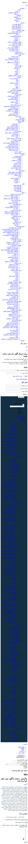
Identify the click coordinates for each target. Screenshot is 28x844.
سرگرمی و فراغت (19, 53)
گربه (17, 81)
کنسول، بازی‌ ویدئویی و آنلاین (13, 138)
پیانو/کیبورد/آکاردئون (13, 99)
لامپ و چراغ (15, 268)
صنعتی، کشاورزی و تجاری (11, 213)
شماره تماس (23, 388)
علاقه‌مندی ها (20, 418)
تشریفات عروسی (19, 119)
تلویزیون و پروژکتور (13, 148)
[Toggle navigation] (22, 744)
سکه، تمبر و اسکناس (12, 91)
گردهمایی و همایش (13, 12)
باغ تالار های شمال (16, 28)
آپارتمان (16, 220)
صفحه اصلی (21, 747)
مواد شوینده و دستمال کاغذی (10, 311)
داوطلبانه (18, 15)
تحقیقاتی (16, 17)
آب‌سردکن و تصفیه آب (12, 333)
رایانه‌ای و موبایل (17, 166)
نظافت (19, 159)
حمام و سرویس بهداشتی (15, 315)
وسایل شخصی (20, 30)
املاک (22, 192)
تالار (23, 184)
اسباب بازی (15, 46)
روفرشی (15, 271)
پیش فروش (15, 201)
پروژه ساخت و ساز (16, 200)
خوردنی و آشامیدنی (16, 239)
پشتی (16, 277)
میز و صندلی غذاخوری (12, 246)
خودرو (19, 176)
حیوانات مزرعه (14, 78)
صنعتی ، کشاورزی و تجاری (11, 195)
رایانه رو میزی (14, 125)
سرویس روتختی (14, 286)
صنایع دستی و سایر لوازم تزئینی (10, 299)
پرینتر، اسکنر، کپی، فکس (11, 129)
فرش (16, 279)
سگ (17, 80)
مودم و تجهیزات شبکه (12, 128)
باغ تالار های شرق (16, 25)
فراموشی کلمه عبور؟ (21, 379)
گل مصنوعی (15, 296)
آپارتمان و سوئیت (13, 205)
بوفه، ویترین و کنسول (12, 248)
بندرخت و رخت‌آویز (13, 314)
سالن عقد (21, 118)
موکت (16, 274)
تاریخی (16, 71)
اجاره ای (16, 181)
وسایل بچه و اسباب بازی (15, 44)
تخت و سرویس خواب (12, 252)
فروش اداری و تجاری (15, 194)
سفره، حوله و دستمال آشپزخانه (10, 229)
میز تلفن (16, 254)
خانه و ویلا (15, 219)
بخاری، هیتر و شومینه (12, 304)
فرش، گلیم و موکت (16, 270)
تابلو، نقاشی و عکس (13, 293)
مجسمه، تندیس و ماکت (12, 295)
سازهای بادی (14, 97)
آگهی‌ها (22, 419)
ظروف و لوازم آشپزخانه (15, 227)
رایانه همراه (15, 124)
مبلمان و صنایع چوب (16, 245)
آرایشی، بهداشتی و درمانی (14, 42)
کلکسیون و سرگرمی (15, 90)
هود (17, 328)
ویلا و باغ (16, 208)
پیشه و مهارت (17, 156)
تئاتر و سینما (15, 56)
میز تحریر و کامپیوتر (13, 257)
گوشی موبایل (14, 135)
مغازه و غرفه (14, 197)
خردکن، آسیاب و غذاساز (12, 324)
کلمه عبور (24, 373)
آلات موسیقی (17, 94)
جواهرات (16, 40)
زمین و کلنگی (14, 217)
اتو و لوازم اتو (14, 321)
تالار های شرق (17, 186)
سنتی (16, 100)
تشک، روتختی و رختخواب (14, 282)
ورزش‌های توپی (14, 107)
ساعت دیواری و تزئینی (12, 292)
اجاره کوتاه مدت (17, 204)
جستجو (25, 766)
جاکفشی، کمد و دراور (12, 251)
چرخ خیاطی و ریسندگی (12, 242)
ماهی (16, 87)
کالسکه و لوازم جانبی (12, 47)
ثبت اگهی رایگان (20, 757)
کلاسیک (16, 179)
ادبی (17, 69)
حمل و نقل (18, 169)
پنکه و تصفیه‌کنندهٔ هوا (12, 308)
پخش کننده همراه (13, 144)
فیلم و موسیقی (14, 141)
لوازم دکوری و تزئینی (15, 287)
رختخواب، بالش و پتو (12, 283)
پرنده (16, 85)
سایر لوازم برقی (14, 330)
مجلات (16, 74)
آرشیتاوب (21, 826)
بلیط (20, 55)
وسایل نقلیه (21, 170)
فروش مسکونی (17, 216)
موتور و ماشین (17, 163)
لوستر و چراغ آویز (13, 264)
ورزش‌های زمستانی (13, 115)
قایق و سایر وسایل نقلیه (15, 172)
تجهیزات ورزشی (14, 113)
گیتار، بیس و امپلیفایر (12, 96)
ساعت (16, 39)
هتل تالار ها (18, 191)
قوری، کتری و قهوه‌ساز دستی (10, 232)
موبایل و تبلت (17, 131)
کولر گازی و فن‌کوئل (12, 306)
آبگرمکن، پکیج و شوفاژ (12, 302)
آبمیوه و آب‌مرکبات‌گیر (12, 323)
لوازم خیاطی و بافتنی (12, 244)
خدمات (22, 154)
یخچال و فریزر (14, 331)
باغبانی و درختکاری (16, 160)
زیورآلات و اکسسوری (15, 36)
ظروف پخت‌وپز (14, 238)
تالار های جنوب (17, 189)
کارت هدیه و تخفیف (13, 58)
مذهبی (16, 72)
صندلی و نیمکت (14, 260)
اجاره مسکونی (17, 222)
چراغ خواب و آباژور (13, 265)
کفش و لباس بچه (16, 43)
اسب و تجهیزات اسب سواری (10, 106)
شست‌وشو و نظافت (16, 309)
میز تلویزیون (15, 255)
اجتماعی (22, 8)
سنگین (16, 182)
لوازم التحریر (18, 52)
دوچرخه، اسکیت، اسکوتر (14, 75)
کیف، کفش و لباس (16, 31)
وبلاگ (22, 749)
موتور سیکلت (17, 175)
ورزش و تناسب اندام (15, 104)
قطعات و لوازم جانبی (12, 126)
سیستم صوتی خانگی (12, 145)
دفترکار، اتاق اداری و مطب (11, 211)
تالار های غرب (17, 188)
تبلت (17, 137)
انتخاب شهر (21, 397)
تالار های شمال (17, 185)
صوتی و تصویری (17, 140)
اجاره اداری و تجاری (16, 210)
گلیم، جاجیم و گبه (13, 276)
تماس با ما (21, 752)
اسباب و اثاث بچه (13, 50)
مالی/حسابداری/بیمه (16, 167)
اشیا (17, 21)
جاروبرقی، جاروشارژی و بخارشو (9, 339)
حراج (16, 11)
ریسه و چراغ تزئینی (13, 267)
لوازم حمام (15, 317)
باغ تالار (22, 22)
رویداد (19, 9)
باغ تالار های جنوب (16, 27)
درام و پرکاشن (14, 102)
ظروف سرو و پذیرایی (12, 233)
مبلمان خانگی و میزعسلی (11, 261)
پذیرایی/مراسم (17, 164)
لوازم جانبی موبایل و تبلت (11, 132)
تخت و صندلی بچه (13, 49)
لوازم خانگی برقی (16, 320)
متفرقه (22, 340)
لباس (16, 34)
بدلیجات (16, 37)
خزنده (16, 84)
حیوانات (16, 20)
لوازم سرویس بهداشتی (12, 318)
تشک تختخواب (14, 285)
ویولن (16, 103)
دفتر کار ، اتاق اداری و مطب (11, 198)
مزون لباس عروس (19, 153)
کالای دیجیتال (21, 121)
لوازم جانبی (15, 88)
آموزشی (16, 68)
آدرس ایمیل (23, 385)
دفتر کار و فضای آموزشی (11, 207)
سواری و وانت (14, 178)
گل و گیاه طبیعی (13, 298)
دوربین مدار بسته (13, 150)
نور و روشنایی (17, 263)
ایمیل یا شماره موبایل (21, 370)
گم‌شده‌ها (18, 18)
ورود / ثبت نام (20, 416)
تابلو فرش (15, 280)
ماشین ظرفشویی (13, 337)
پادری (16, 273)
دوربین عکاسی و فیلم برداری (10, 143)
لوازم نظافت (14, 312)
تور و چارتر (18, 65)
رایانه (20, 122)
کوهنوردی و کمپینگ (13, 109)
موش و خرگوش (14, 83)
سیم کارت (15, 134)
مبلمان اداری (14, 258)
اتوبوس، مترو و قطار (12, 62)
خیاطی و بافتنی (17, 241)
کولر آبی (16, 305)
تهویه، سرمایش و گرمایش (14, 301)
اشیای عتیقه (15, 93)
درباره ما (22, 751)
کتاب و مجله (18, 66)
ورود (26, 376)
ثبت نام (25, 394)
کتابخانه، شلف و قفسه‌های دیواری (9, 249)
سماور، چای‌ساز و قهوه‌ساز (11, 326)
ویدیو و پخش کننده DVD (12, 147)
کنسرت (16, 63)
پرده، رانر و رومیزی (13, 289)
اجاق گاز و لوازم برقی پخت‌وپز (10, 327)
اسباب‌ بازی (18, 116)
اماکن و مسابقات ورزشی (11, 59)
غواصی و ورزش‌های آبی (12, 110)
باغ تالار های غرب (16, 24)
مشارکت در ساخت (13, 203)
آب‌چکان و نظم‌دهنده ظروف (11, 230)
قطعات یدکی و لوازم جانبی (14, 173)
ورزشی (16, 14)
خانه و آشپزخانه (20, 226)
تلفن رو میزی (17, 151)
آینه (17, 290)
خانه (26, 760)
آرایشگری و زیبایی (16, 157)
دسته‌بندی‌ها (21, 755)
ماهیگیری (15, 112)
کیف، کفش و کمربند (13, 33)
